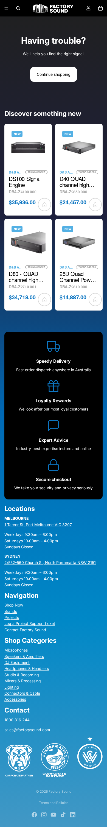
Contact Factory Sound (25, 629)
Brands (10, 611)
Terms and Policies (53, 803)
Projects (11, 617)
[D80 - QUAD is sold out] (44, 299)
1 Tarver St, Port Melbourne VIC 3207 (38, 524)
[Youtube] (53, 814)
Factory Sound (60, 791)
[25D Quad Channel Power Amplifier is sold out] (95, 299)
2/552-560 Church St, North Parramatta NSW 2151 (50, 562)
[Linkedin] (72, 814)
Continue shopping (54, 74)
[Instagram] (44, 814)
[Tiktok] (63, 814)
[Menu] (6, 8)
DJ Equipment (17, 662)
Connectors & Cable (22, 693)
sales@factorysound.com (27, 729)
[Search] (18, 8)
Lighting (11, 686)
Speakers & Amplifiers (24, 656)
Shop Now (13, 605)
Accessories (15, 699)
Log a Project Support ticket (29, 623)
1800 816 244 (17, 719)
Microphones (16, 650)
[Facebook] (34, 814)
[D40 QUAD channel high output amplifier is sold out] (95, 204)
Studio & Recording (21, 674)
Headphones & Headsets (26, 668)
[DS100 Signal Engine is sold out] (44, 204)
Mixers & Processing (22, 680)
